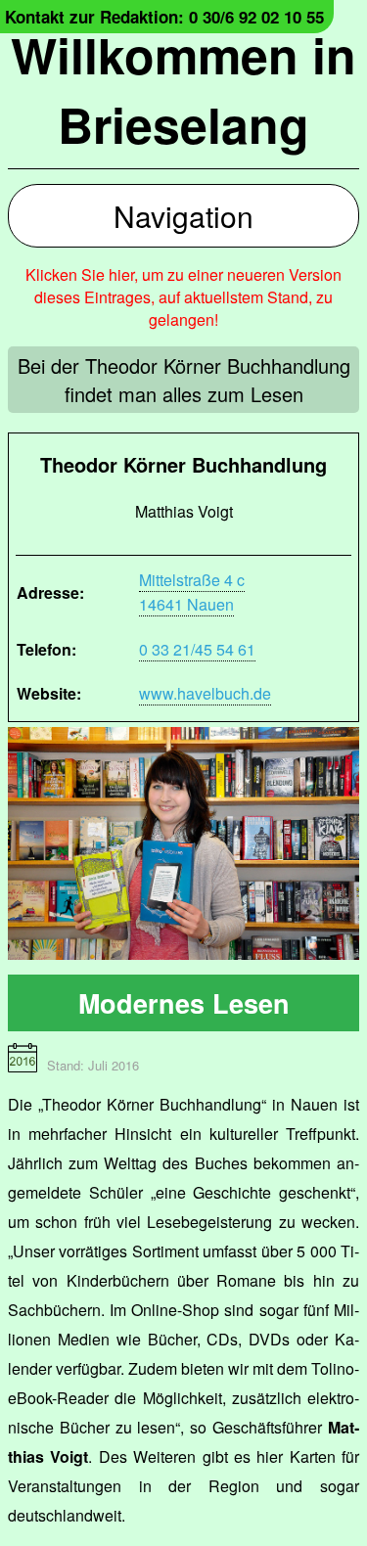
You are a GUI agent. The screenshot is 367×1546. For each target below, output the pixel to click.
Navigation (183, 216)
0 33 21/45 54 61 (197, 649)
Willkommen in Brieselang (183, 89)
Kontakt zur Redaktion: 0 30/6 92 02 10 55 (164, 16)
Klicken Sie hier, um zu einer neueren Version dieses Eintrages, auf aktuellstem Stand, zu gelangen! (183, 297)
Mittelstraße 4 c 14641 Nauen (192, 591)
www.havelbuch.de (205, 693)
